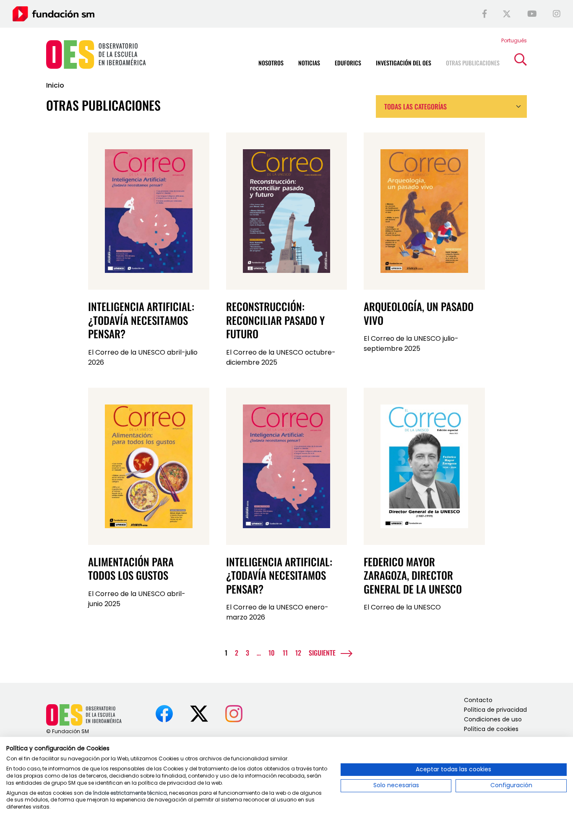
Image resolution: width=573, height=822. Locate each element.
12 (298, 653)
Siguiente (322, 653)
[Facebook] (484, 14)
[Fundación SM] (53, 13)
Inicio (55, 85)
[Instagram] (556, 14)
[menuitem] (514, 40)
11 (285, 653)
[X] (507, 14)
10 (271, 653)
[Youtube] (532, 14)
